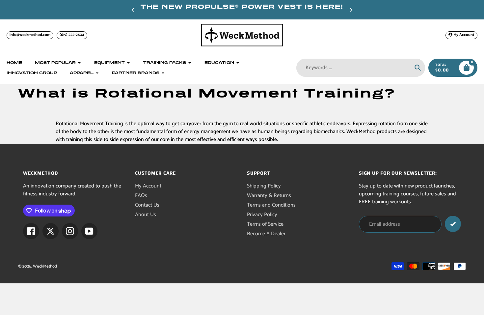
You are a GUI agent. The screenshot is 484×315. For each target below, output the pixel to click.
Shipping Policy (264, 186)
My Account (148, 186)
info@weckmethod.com (30, 35)
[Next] (350, 10)
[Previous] (133, 10)
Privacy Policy (262, 214)
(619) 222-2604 (72, 35)
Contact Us (147, 205)
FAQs (141, 195)
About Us (145, 214)
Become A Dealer (266, 233)
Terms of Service (265, 224)
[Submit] (453, 224)
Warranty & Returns (269, 195)
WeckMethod (45, 266)
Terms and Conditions (271, 205)
